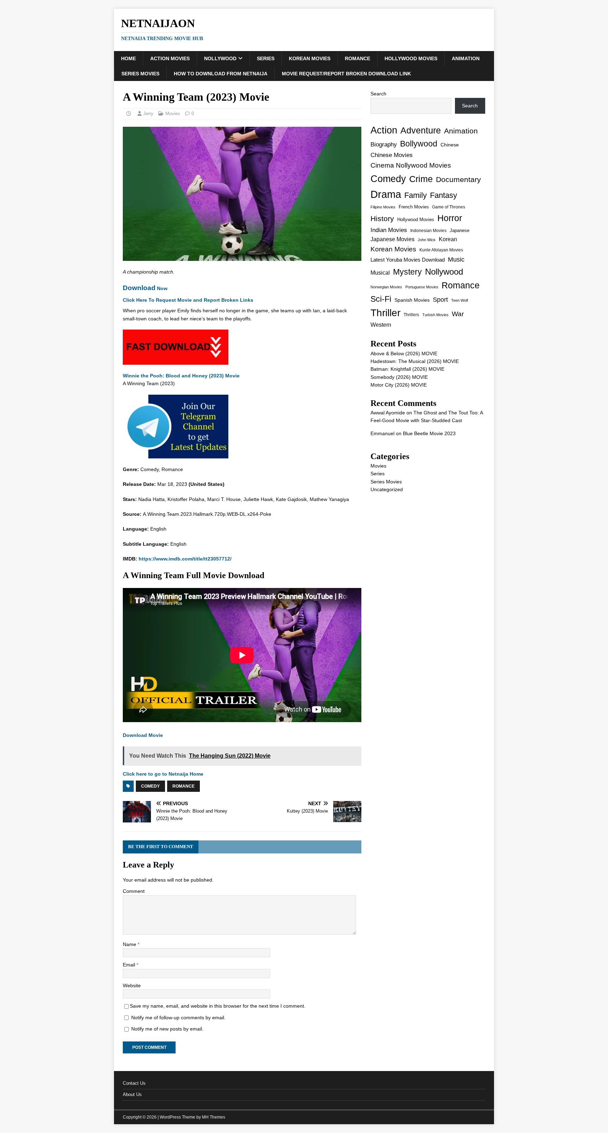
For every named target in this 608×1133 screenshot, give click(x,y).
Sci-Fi (380, 298)
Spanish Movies (412, 300)
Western (380, 325)
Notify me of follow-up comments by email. (178, 1017)
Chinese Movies (391, 154)
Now (145, 288)
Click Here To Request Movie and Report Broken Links (188, 300)
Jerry (148, 113)
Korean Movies (309, 58)
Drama (385, 194)
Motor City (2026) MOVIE (398, 385)
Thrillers (411, 314)
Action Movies (170, 58)
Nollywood (220, 58)
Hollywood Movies (411, 58)
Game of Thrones (448, 207)
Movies (172, 113)
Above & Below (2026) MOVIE (403, 353)
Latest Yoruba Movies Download (407, 260)
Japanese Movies (392, 239)
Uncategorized (386, 489)
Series (265, 58)
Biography (383, 144)
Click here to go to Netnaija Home (163, 774)
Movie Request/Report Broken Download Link (346, 73)
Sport (440, 299)
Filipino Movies (382, 207)
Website (132, 985)
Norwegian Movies (386, 287)
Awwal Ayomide (387, 412)
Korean (448, 239)
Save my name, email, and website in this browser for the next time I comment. (217, 1006)
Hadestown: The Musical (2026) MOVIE (414, 361)
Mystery (407, 271)
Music (456, 259)
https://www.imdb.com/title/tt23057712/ (185, 559)
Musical (380, 273)
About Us (132, 1094)
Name (130, 944)
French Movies (414, 206)
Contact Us (134, 1083)
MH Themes (213, 1117)
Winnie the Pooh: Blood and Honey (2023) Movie (181, 375)
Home (128, 58)
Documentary (458, 179)
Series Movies (140, 73)
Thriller (385, 312)
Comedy (150, 786)
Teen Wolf (459, 300)
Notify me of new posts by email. (167, 1029)
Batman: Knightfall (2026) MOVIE (407, 369)
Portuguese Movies (421, 287)
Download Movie (143, 735)
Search (378, 93)
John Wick (427, 240)
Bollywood (418, 143)
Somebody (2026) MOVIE (399, 377)
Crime (421, 179)
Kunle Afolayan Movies (441, 250)
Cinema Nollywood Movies (410, 165)
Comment (134, 891)
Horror (449, 218)
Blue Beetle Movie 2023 (429, 433)
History (382, 218)
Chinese (450, 145)
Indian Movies (388, 230)
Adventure (420, 130)
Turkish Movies (435, 315)
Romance (357, 58)
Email (130, 965)
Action (383, 130)
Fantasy (443, 195)
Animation (466, 58)
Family (415, 195)
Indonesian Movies (428, 230)
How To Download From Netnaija (220, 73)
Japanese (459, 230)
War (458, 314)
